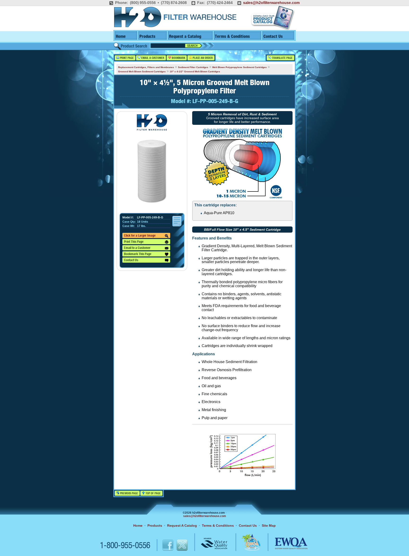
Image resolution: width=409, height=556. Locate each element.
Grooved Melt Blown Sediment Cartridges (142, 71)
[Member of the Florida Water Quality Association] (246, 546)
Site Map (269, 525)
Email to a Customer (137, 248)
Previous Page (128, 493)
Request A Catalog (182, 525)
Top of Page (153, 493)
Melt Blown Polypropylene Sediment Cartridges (239, 67)
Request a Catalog (185, 36)
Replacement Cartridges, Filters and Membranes (146, 67)
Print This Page (133, 241)
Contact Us (273, 36)
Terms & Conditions (232, 36)
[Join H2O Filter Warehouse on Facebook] (163, 546)
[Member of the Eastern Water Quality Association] (286, 546)
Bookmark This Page (137, 254)
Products (147, 36)
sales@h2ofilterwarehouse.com (271, 3)
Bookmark (178, 58)
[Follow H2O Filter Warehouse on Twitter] (182, 546)
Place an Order (202, 58)
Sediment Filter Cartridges (193, 67)
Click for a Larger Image (140, 235)
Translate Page (282, 58)
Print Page (126, 58)
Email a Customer (152, 58)
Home (121, 36)
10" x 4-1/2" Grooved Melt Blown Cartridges (195, 71)
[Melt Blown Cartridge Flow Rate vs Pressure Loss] (242, 477)
